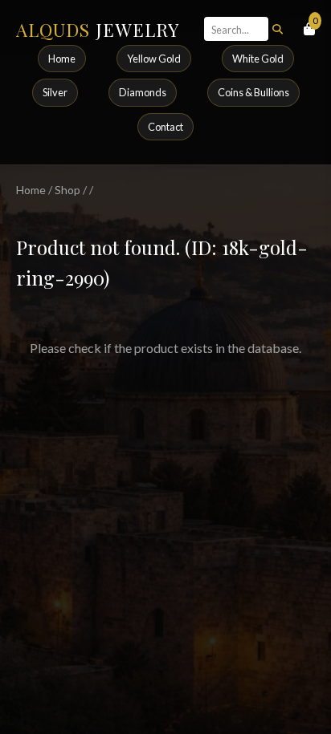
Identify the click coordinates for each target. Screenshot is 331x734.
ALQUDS (97, 30)
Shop (67, 190)
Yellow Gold (154, 58)
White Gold (258, 58)
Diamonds (142, 92)
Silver (55, 92)
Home (62, 58)
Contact (165, 126)
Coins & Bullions (253, 92)
